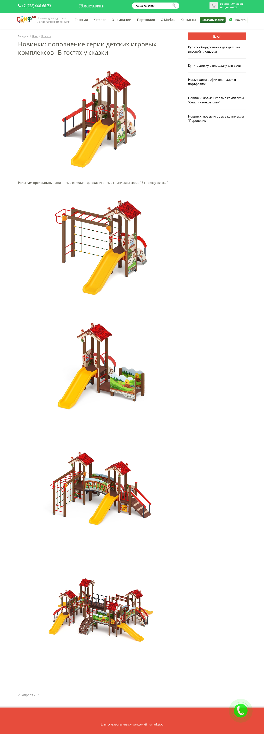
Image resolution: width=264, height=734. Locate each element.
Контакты (188, 19)
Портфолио (146, 19)
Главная (81, 19)
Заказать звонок (213, 20)
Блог (35, 36)
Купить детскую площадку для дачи (214, 65)
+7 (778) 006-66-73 (36, 5)
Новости (46, 36)
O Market (168, 19)
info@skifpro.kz (94, 6)
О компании (121, 19)
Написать (240, 20)
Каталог (100, 19)
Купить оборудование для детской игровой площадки (214, 49)
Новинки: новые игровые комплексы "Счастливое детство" (216, 100)
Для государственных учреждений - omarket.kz (132, 724)
